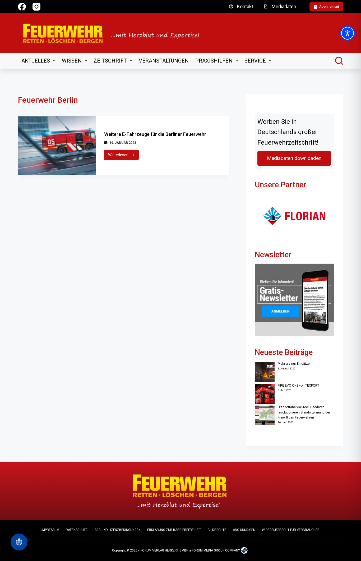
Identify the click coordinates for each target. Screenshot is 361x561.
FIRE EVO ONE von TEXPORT (298, 385)
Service (255, 61)
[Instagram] (36, 7)
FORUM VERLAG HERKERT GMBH (164, 550)
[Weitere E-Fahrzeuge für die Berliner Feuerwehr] (57, 145)
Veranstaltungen (164, 61)
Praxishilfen (214, 61)
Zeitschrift (110, 61)
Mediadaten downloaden (294, 158)
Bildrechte (217, 530)
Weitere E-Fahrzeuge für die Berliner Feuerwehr (155, 134)
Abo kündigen (244, 530)
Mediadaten (284, 6)
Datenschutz (77, 530)
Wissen (72, 61)
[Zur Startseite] (114, 33)
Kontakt (245, 6)
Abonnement (329, 6)
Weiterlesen (123, 156)
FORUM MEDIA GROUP (208, 550)
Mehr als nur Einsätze (294, 363)
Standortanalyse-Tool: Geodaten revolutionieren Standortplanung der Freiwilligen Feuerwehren (304, 412)
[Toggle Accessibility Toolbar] (347, 33)
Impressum (50, 530)
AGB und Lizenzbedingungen (117, 530)
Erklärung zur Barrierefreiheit (174, 530)
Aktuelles (35, 61)
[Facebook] (22, 7)
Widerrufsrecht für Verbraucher (291, 530)
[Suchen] (339, 61)
